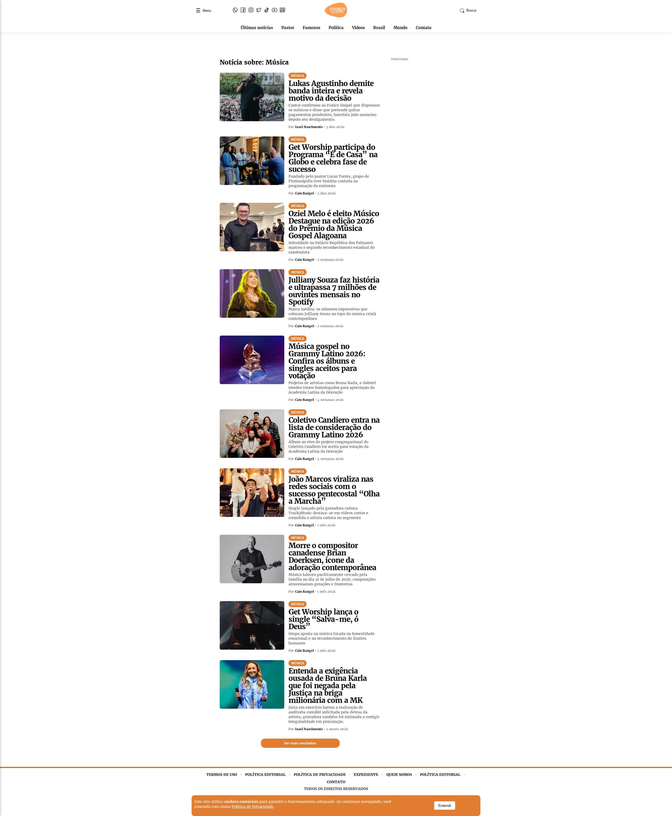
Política (336, 27)
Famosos (311, 27)
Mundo (400, 27)
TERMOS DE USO (221, 774)
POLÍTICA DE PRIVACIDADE (320, 774)
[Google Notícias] (282, 10)
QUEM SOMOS (399, 774)
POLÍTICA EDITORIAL (265, 774)
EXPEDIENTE (366, 774)
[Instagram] (251, 10)
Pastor (287, 27)
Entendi (444, 805)
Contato (423, 27)
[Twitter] (258, 10)
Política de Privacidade (253, 806)
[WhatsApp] (235, 10)
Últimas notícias (257, 27)
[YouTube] (274, 10)
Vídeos (358, 27)
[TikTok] (266, 10)
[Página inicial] (336, 16)
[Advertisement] (430, 141)
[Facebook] (243, 10)
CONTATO (336, 782)
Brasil (379, 27)
